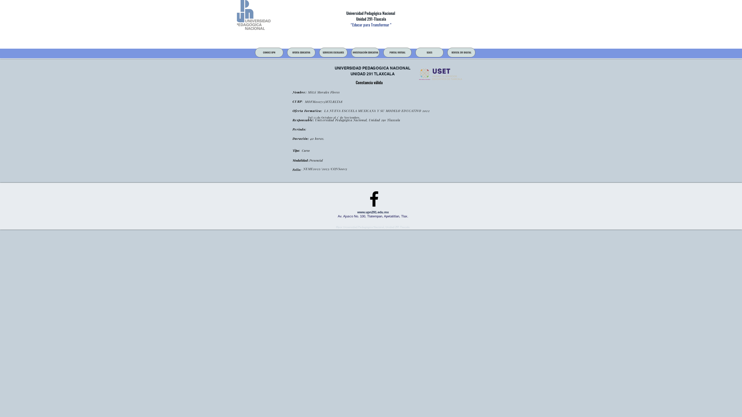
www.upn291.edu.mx (373, 212)
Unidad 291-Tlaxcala (370, 19)
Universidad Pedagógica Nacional (370, 13)
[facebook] (374, 199)
